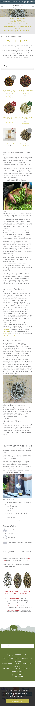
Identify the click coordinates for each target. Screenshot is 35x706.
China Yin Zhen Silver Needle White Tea (25, 118)
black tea (6, 331)
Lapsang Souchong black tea (12, 335)
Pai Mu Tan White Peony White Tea (9, 117)
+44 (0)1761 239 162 (5, 1)
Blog (19, 1)
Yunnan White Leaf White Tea (25, 144)
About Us (14, 1)
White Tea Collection (9, 144)
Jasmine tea (6, 329)
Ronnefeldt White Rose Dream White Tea (25, 92)
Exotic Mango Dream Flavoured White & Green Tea (9, 92)
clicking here (18, 696)
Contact (33, 2)
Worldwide (18, 19)
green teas (6, 333)
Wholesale (23, 1)
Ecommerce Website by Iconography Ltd (17, 658)
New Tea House (31, 1)
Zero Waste (27, 2)
